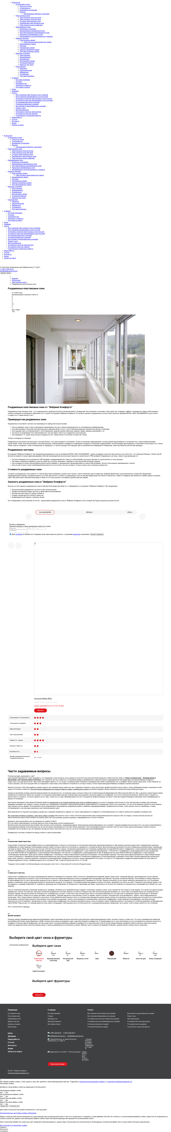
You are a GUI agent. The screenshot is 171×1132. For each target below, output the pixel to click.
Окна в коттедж (26, 6)
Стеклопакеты (25, 8)
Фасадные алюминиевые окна (31, 34)
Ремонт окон (21, 108)
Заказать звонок (5, 273)
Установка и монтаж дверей (26, 114)
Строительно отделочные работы (28, 116)
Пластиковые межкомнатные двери (37, 42)
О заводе (15, 78)
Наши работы (17, 117)
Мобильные (24, 72)
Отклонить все (14, 1106)
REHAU (89, 512)
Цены (14, 89)
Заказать (40, 710)
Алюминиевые (25, 57)
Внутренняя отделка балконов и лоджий (31, 106)
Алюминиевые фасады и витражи (36, 14)
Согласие (19, 534)
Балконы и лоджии (23, 53)
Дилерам (15, 91)
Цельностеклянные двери (29, 50)
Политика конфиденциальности (18, 1073)
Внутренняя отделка (27, 61)
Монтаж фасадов (22, 110)
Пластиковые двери (27, 40)
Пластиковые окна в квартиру (31, 25)
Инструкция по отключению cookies (13, 1125)
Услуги (14, 93)
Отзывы (19, 82)
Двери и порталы (22, 38)
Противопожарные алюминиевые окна (34, 33)
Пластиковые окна (23, 16)
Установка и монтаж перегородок (28, 112)
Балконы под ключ (27, 65)
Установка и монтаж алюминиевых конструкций (34, 100)
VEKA (129, 512)
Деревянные (24, 59)
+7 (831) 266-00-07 (7, 269)
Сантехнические (26, 70)
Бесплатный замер (57, 1064)
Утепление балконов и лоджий (27, 104)
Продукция (16, 2)
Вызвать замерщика (97, 534)
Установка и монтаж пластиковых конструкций (34, 99)
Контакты (15, 121)
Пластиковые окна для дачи (30, 19)
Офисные (23, 68)
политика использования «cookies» (92, 1082)
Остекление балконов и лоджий (27, 102)
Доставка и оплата (23, 87)
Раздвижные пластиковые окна (32, 23)
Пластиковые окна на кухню (30, 18)
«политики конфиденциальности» (119, 1082)
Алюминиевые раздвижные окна (32, 31)
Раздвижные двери (27, 48)
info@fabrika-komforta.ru (9, 271)
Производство (21, 83)
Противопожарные (27, 76)
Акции (14, 123)
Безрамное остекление (28, 10)
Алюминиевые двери (28, 44)
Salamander (45, 512)
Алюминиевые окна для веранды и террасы (36, 36)
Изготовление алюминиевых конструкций (32, 97)
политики (76, 534)
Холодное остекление (28, 29)
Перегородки (21, 67)
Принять (3, 1127)
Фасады (23, 12)
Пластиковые (25, 55)
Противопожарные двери (29, 51)
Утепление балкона (27, 63)
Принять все (4, 1106)
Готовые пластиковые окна (30, 21)
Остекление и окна (23, 4)
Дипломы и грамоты (23, 85)
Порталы (23, 46)
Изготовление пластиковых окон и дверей (32, 95)
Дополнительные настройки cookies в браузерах (18, 1113)
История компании (23, 80)
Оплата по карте (18, 125)
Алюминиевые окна (23, 27)
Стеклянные (24, 74)
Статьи (14, 119)
